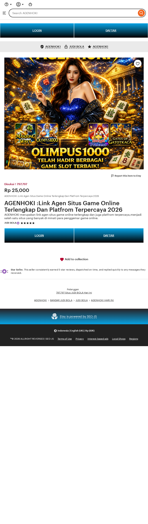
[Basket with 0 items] (30, 4)
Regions (133, 338)
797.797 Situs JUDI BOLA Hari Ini (74, 292)
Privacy (80, 338)
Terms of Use (65, 338)
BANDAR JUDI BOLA (61, 300)
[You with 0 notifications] (20, 4)
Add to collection (76, 259)
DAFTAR (111, 30)
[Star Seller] (18, 223)
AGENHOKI (40, 300)
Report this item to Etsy (128, 175)
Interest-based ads (98, 338)
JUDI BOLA (10, 222)
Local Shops (118, 338)
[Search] (141, 13)
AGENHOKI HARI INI (102, 300)
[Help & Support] (8, 4)
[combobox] (73, 13)
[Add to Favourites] (138, 63)
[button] (74, 331)
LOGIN (37, 30)
